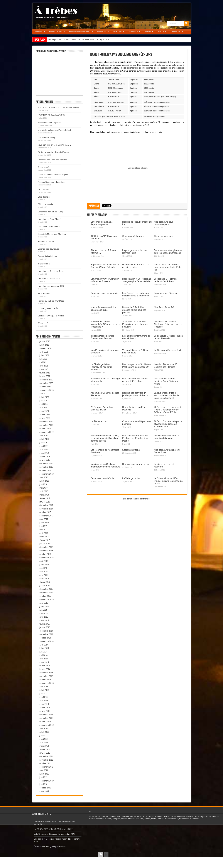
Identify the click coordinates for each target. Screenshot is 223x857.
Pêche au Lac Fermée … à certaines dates (135, 265)
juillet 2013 (44, 690)
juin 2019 (43, 442)
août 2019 (43, 435)
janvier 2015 (44, 627)
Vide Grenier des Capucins (49, 122)
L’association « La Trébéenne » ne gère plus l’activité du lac (136, 280)
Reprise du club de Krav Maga (51, 301)
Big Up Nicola (44, 264)
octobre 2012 (45, 721)
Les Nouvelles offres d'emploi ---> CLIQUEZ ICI (69, 39)
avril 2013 (43, 700)
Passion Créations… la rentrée (51, 182)
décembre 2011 (46, 756)
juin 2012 (43, 735)
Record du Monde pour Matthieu (52, 234)
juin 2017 (43, 526)
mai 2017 (43, 530)
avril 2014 (43, 659)
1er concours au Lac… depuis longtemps (102, 223)
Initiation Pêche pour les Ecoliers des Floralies (102, 337)
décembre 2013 (46, 673)
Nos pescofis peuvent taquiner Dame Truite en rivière (166, 381)
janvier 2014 (44, 669)
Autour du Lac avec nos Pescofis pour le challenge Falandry (135, 324)
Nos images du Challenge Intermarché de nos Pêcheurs (105, 465)
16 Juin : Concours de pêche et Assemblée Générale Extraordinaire (168, 424)
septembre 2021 (46, 348)
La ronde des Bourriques (48, 249)
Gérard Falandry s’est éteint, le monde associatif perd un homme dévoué (105, 438)
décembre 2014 (46, 631)
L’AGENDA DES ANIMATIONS (51, 115)
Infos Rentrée (43, 293)
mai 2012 (43, 739)
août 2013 (43, 687)
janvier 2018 (44, 502)
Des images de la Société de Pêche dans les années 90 (136, 365)
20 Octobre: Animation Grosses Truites (102, 408)
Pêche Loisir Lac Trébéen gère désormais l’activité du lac (167, 267)
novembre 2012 (46, 718)
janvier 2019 (44, 460)
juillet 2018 (44, 481)
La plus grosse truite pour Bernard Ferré (134, 251)
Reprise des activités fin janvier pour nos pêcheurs (135, 394)
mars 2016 (44, 578)
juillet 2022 (44, 345)
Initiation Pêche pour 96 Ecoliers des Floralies (165, 365)
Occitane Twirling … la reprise (51, 316)
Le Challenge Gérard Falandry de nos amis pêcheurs (101, 367)
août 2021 (43, 352)
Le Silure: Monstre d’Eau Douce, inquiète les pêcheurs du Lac (168, 481)
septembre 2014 (46, 641)
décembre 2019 (46, 421)
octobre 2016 (45, 554)
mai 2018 (43, 488)
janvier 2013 (44, 711)
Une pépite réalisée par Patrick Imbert (54, 130)
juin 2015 (43, 610)
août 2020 (43, 394)
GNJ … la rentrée (45, 204)
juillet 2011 (44, 774)
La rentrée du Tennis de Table (51, 271)
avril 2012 (43, 742)
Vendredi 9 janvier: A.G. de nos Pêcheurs (135, 351)
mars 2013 (44, 704)
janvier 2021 (44, 376)
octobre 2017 (45, 512)
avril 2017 (43, 533)
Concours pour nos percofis (104, 293)
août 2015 (43, 603)
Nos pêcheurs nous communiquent (163, 223)
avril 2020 (43, 408)
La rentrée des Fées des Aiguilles (52, 160)
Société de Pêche (131, 450)
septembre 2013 (46, 683)
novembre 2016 (46, 550)
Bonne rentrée (44, 167)
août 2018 (43, 477)
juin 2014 (43, 652)
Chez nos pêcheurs (163, 236)
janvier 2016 (44, 585)
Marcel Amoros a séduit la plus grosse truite (103, 308)
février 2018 (44, 498)
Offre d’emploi (44, 197)
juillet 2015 (44, 606)
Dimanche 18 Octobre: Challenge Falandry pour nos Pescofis (168, 324)
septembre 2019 (46, 432)
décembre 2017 (46, 505)
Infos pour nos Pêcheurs (166, 293)
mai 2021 (43, 362)
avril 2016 (43, 575)
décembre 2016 (46, 547)
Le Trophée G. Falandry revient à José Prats (165, 280)
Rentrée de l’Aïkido (46, 241)
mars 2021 (44, 369)
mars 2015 (44, 620)
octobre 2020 (45, 387)
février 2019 (44, 456)
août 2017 (43, 519)
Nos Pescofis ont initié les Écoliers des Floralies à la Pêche (135, 438)
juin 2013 (43, 693)
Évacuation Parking (46, 137)
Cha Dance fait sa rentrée (49, 226)
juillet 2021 (44, 355)
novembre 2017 (46, 509)
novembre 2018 (46, 467)
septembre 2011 (46, 767)
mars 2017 (44, 537)
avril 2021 (43, 366)
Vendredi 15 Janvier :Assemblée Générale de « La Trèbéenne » (105, 324)
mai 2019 (43, 446)
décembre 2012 (46, 714)
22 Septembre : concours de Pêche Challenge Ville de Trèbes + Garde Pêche (168, 409)
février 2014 (44, 666)
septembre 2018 (46, 474)
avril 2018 (43, 491)
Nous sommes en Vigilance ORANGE (54, 145)
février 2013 (44, 707)
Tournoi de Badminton (47, 256)
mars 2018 (44, 495)
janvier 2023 (44, 341)
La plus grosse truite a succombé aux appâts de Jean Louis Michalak (166, 395)
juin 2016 (43, 568)
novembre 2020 (46, 383)
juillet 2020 (44, 397)
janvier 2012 (44, 753)
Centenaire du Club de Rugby (50, 212)
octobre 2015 (45, 596)
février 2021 (44, 373)
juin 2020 (43, 401)
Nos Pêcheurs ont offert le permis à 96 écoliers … (135, 379)
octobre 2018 (45, 470)
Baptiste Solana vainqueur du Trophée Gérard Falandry (105, 265)
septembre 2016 (46, 557)
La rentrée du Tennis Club (49, 278)
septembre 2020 (46, 390)
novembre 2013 (46, 676)
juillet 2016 (44, 564)
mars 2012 (44, 746)
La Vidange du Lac (131, 478)
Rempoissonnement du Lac (136, 464)
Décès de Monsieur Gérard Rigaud (53, 174)
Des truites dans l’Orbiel (102, 478)
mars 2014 (44, 662)
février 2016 (44, 582)
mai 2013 (43, 697)
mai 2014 (43, 655)
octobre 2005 (45, 788)
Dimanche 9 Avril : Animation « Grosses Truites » (105, 280)
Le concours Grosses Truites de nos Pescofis (168, 337)
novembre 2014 (46, 634)
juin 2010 (43, 784)
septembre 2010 (46, 781)
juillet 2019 (44, 439)
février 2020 (44, 414)
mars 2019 (44, 453)
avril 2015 (43, 617)
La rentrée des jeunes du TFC (51, 286)
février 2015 (44, 624)
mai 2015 (43, 613)
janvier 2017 (44, 544)
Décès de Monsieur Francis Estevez (54, 152)
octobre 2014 (45, 638)
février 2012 (44, 749)
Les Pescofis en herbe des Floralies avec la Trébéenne (135, 294)
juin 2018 (43, 484)
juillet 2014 (44, 648)
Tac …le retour (44, 189)
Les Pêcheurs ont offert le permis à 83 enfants (166, 436)
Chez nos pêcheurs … (133, 236)
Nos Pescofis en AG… (165, 307)
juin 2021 (43, 359)
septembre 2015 (46, 599)
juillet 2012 (44, 732)
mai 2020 (43, 404)
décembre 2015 (46, 589)
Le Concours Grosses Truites (168, 350)
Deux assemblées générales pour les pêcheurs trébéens (168, 251)
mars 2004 (44, 791)
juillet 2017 (44, 523)
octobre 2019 (45, 428)
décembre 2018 (46, 463)
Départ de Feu (44, 323)
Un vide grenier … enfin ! (48, 308)
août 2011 (43, 770)
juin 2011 (43, 777)
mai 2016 (43, 571)
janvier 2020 (44, 418)
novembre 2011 (46, 760)
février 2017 (44, 540)
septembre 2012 (46, 725)
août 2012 (43, 728)
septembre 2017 (46, 516)
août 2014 (43, 645)
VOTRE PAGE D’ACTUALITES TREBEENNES (58, 108)
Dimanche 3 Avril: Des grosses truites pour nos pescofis (134, 310)
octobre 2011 (45, 763)
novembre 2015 (46, 592)
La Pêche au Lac (99, 421)
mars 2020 (44, 411)
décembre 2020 (46, 380)
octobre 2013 (45, 680)
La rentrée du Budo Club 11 (49, 219)
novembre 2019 (46, 425)
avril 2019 (43, 449)
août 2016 (43, 561)
